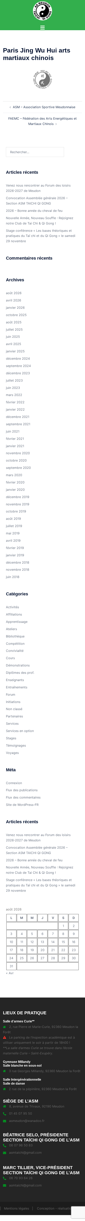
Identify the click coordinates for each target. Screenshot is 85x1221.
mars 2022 (14, 395)
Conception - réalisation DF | (59, 1208)
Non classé (14, 709)
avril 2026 (13, 300)
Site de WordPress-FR (22, 805)
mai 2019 (13, 533)
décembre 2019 (17, 497)
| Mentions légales (14, 1208)
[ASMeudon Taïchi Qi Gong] (42, 10)
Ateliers (11, 629)
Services (12, 723)
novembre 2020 (18, 453)
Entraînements (16, 687)
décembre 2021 (17, 417)
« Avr (10, 973)
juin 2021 (12, 431)
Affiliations (14, 614)
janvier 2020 (15, 490)
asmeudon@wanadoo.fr (26, 1121)
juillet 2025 (14, 329)
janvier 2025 (15, 351)
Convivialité (15, 651)
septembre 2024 (18, 366)
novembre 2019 (17, 504)
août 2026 (14, 293)
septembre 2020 (18, 468)
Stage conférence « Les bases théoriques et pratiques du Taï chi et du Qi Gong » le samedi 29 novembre (40, 236)
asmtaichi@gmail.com (25, 1152)
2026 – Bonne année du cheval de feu (34, 211)
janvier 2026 (15, 308)
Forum (10, 694)
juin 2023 (13, 388)
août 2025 (14, 322)
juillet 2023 (14, 380)
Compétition (15, 644)
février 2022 (15, 402)
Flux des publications (22, 790)
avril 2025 (13, 344)
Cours (10, 658)
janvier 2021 (15, 446)
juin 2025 (13, 337)
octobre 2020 (16, 460)
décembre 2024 (18, 358)
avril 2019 (13, 540)
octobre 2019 (16, 511)
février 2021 (15, 439)
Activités (12, 607)
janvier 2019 (15, 555)
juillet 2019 (14, 526)
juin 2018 (12, 577)
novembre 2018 (17, 570)
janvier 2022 (15, 409)
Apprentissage (16, 622)
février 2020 (15, 482)
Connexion (14, 783)
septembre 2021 (18, 424)
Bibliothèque (15, 636)
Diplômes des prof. (20, 673)
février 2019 (15, 548)
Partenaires (14, 716)
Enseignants (15, 680)
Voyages (12, 753)
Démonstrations (18, 665)
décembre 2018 (17, 562)
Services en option (20, 731)
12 (32, 942)
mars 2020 (14, 475)
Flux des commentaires (23, 797)
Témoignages (16, 745)
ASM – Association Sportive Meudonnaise (44, 107)
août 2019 (13, 519)
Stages (11, 738)
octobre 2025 (16, 315)
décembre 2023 (18, 373)
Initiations (13, 702)
